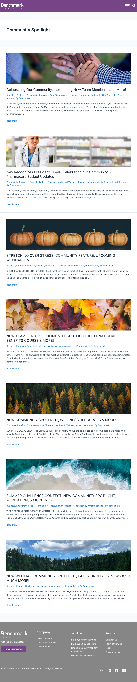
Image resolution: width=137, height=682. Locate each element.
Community (32, 95)
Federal (43, 182)
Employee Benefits (48, 95)
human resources (80, 95)
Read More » (12, 120)
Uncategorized (95, 505)
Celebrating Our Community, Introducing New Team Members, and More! (66, 90)
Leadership (95, 95)
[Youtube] (124, 670)
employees (64, 95)
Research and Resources (116, 182)
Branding (10, 95)
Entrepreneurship (35, 425)
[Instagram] (102, 670)
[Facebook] (116, 670)
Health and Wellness (67, 182)
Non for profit (109, 95)
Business (21, 95)
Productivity (91, 265)
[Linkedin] (109, 670)
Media (100, 182)
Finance (52, 182)
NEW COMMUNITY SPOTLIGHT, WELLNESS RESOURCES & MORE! (61, 420)
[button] (127, 5)
